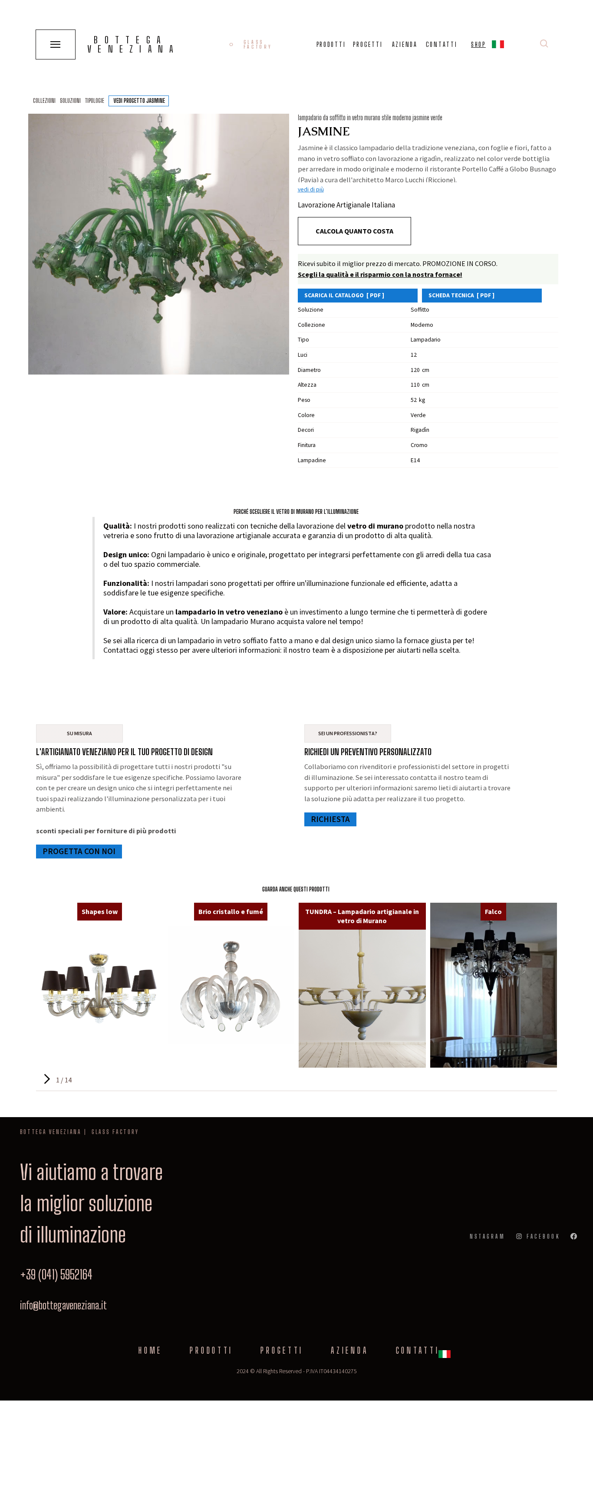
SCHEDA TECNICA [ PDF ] (461, 295)
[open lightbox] (158, 244)
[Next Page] (46, 1079)
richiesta (330, 819)
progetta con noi (79, 851)
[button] (498, 46)
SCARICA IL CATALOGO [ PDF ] (344, 295)
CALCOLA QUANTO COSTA (354, 231)
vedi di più (311, 189)
